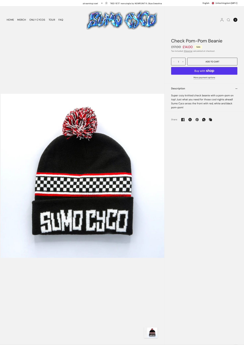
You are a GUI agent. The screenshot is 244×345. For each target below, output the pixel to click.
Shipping (188, 51)
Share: (174, 119)
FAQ (60, 19)
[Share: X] (190, 119)
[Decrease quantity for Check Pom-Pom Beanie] (173, 62)
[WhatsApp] (204, 119)
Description (178, 88)
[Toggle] (145, 332)
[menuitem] (11, 20)
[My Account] (222, 19)
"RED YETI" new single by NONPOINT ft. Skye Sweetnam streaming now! (140, 3)
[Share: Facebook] (183, 119)
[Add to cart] (212, 61)
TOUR (52, 19)
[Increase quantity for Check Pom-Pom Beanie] (182, 62)
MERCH (21, 19)
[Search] (228, 19)
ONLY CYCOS (37, 19)
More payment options (204, 77)
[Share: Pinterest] (197, 119)
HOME (10, 19)
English (206, 3)
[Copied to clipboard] (210, 119)
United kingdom (226, 3)
